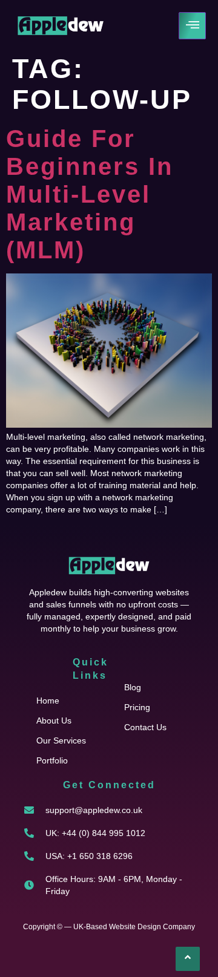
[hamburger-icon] (192, 25)
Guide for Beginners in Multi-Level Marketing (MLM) (89, 194)
